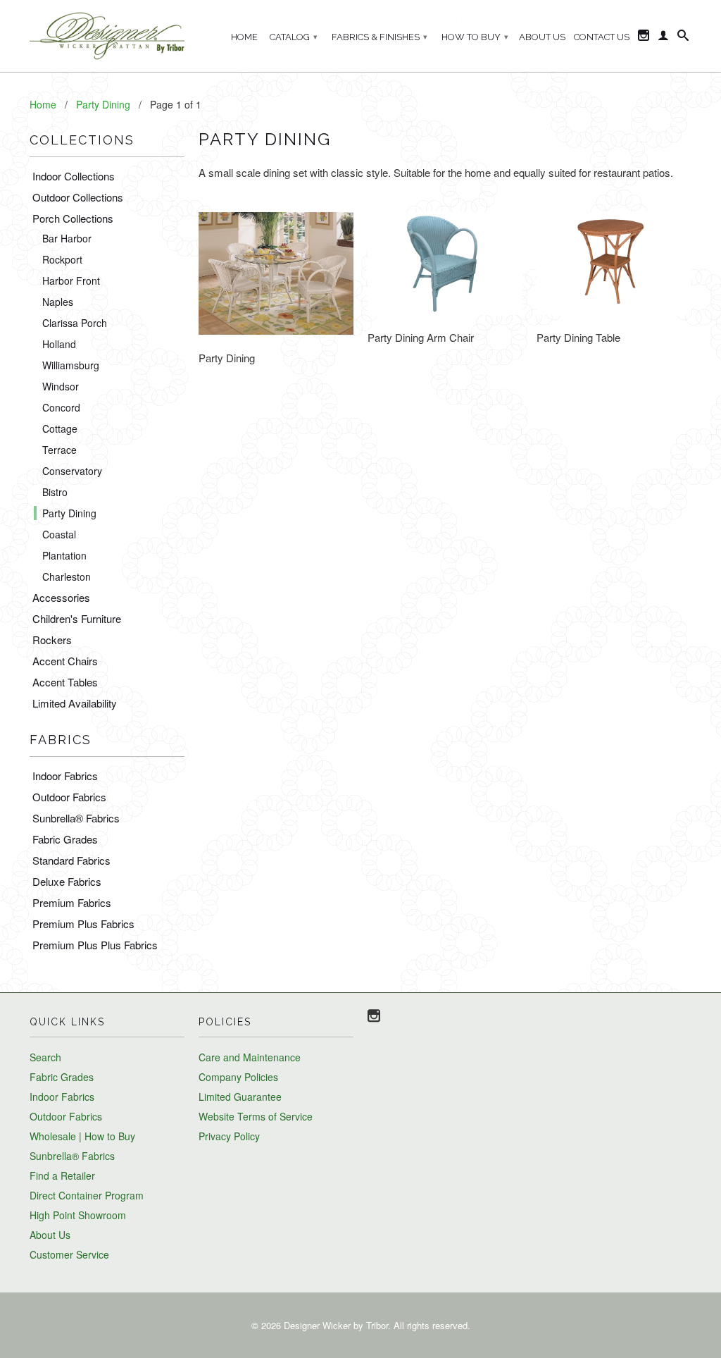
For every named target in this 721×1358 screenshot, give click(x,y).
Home (244, 37)
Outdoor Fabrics (69, 796)
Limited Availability (74, 703)
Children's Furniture (76, 618)
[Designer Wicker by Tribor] (107, 36)
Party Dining (69, 513)
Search (45, 1057)
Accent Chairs (65, 660)
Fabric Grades (65, 839)
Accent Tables (65, 681)
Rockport (62, 259)
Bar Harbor (67, 238)
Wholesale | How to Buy (82, 1136)
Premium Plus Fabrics (83, 923)
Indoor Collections (73, 175)
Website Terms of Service (256, 1116)
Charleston (66, 576)
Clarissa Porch (74, 323)
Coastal (59, 534)
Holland (59, 344)
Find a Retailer (62, 1175)
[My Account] (663, 38)
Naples (57, 302)
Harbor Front (71, 280)
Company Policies (238, 1077)
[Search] (683, 38)
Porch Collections (72, 218)
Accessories (61, 597)
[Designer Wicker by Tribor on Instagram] (643, 38)
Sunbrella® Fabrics (76, 817)
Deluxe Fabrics (66, 881)
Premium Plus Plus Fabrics (95, 944)
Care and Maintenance (250, 1057)
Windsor (60, 386)
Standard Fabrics (71, 860)
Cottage (59, 428)
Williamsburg (70, 365)
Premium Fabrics (71, 902)
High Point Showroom (78, 1215)
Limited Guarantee (240, 1097)
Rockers (52, 639)
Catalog (294, 37)
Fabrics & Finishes (379, 37)
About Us (542, 37)
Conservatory (72, 471)
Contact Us (601, 37)
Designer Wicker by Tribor (336, 1325)
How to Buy (474, 37)
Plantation (64, 555)
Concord (61, 407)
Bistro (55, 492)
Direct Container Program (87, 1195)
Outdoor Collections (77, 197)
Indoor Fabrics (65, 775)
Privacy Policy (229, 1136)
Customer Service (69, 1254)
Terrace (59, 450)
